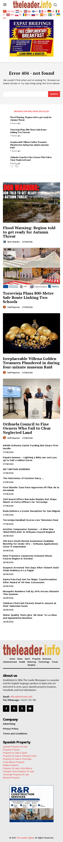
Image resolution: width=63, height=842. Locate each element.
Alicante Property (11, 777)
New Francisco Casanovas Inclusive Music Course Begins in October (27, 557)
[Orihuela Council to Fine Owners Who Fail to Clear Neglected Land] (31, 399)
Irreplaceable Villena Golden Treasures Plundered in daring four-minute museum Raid (29, 145)
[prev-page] (12, 166)
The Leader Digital (25, 838)
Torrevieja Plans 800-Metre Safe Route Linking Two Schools (28, 131)
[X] (22, 708)
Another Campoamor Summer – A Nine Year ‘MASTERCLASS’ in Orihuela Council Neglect (29, 530)
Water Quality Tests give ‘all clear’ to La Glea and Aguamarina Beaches (30, 616)
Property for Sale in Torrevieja (17, 759)
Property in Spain (11, 749)
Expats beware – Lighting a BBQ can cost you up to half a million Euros (30, 459)
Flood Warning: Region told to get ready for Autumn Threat (31, 118)
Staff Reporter (13, 307)
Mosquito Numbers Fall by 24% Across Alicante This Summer (31, 593)
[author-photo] (5, 241)
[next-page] (17, 166)
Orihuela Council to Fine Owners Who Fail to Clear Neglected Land (31, 158)
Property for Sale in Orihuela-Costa (19, 756)
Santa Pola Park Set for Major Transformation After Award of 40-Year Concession (30, 581)
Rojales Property (11, 765)
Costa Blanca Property (13, 762)
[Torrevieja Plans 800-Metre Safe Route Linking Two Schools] (31, 268)
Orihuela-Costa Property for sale (18, 771)
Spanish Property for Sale (15, 746)
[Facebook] (6, 708)
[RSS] (14, 708)
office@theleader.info (21, 696)
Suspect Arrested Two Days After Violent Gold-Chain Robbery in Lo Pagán (31, 569)
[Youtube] (30, 708)
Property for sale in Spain (15, 752)
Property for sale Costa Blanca (17, 768)
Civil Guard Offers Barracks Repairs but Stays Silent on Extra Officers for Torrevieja (30, 500)
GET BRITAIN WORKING (16, 469)
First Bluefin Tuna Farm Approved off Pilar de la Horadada (31, 489)
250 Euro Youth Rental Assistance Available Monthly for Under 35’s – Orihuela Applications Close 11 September (30, 544)
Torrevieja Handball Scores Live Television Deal (30, 520)
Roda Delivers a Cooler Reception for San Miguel (31, 511)
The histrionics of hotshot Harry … (23, 478)
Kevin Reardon (13, 242)
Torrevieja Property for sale (16, 774)
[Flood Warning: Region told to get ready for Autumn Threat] (31, 202)
